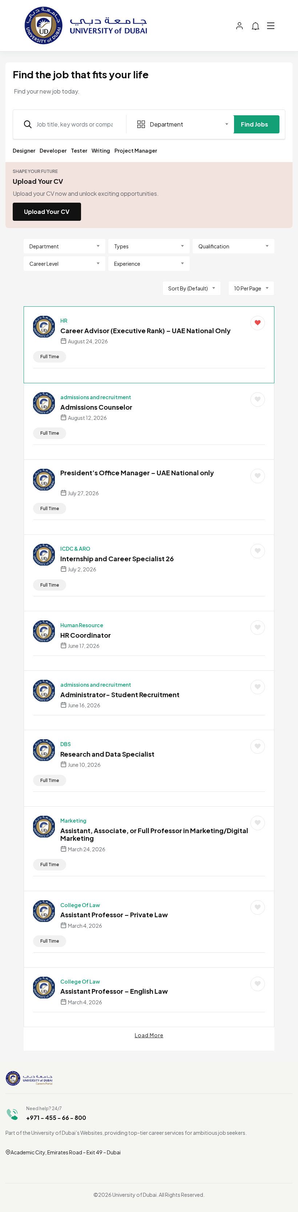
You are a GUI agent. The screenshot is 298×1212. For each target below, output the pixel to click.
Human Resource (81, 625)
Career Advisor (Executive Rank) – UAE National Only (145, 330)
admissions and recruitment (95, 397)
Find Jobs (254, 124)
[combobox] (183, 124)
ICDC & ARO (75, 548)
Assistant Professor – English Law (114, 991)
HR (63, 320)
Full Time (49, 356)
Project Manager (135, 150)
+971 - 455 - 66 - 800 (56, 1117)
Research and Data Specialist (107, 754)
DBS (65, 744)
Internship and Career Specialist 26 (117, 558)
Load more (149, 1035)
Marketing (73, 820)
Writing (101, 150)
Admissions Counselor (96, 407)
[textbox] (178, 124)
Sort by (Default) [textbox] (188, 288)
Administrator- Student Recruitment (120, 694)
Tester (79, 150)
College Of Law (80, 905)
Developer (53, 150)
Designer (24, 150)
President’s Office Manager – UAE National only (137, 472)
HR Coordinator (85, 635)
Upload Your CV (46, 211)
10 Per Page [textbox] (247, 288)
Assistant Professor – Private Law (114, 914)
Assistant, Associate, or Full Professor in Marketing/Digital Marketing (154, 834)
